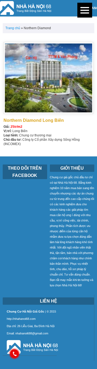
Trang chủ (12, 28)
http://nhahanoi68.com (21, 318)
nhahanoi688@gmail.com (31, 333)
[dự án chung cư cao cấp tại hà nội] (30, 354)
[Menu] (84, 10)
